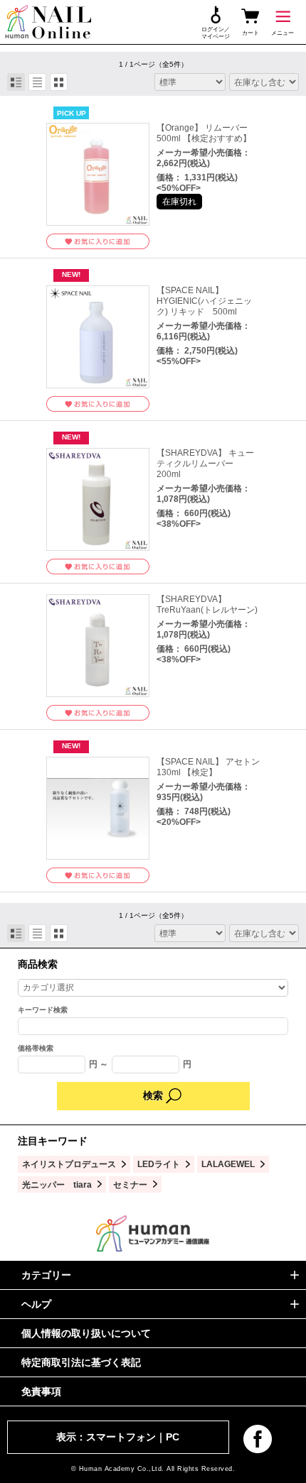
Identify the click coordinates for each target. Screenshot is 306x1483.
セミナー (130, 1184)
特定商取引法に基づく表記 (81, 1362)
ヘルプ (36, 1304)
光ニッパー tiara (57, 1184)
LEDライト (158, 1164)
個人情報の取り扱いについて (86, 1333)
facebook (257, 1439)
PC (172, 1437)
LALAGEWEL (228, 1164)
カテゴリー (46, 1275)
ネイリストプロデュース (69, 1164)
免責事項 (41, 1391)
